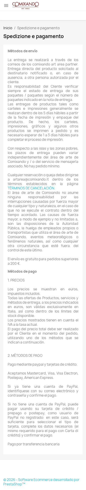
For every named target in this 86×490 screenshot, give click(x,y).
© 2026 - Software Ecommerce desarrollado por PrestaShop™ (41, 481)
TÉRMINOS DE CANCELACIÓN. (31, 188)
